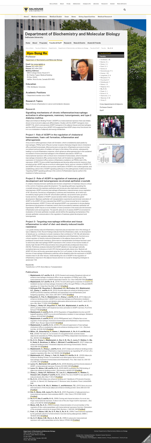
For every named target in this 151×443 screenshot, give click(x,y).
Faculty (103, 56)
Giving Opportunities (87, 17)
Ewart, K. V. (104, 66)
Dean (67, 17)
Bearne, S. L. (105, 62)
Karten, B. (104, 69)
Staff (102, 110)
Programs (43, 43)
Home (28, 43)
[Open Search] (124, 10)
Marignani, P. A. (105, 77)
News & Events (122, 3)
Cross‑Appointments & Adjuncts (111, 104)
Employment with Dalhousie (85, 436)
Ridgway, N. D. (105, 87)
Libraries (96, 3)
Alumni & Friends (94, 43)
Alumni (112, 3)
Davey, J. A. (104, 64)
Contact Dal (79, 435)
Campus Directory (89, 435)
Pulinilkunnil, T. (105, 82)
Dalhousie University (33, 10)
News (74, 17)
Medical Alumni (56, 17)
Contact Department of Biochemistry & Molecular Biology (110, 431)
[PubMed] (89, 280)
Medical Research (105, 17)
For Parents (83, 437)
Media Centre (102, 437)
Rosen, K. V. (104, 93)
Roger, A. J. (104, 91)
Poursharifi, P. (105, 80)
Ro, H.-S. (104, 89)
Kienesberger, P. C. (107, 71)
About (62, 3)
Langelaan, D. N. (106, 75)
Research (104, 3)
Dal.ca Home (53, 3)
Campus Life (87, 3)
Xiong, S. (103, 100)
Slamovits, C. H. (106, 95)
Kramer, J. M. (105, 73)
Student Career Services (103, 435)
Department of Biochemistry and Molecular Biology (72, 34)
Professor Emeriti (106, 107)
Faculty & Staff (55, 43)
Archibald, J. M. (105, 59)
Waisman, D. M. (105, 98)
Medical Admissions (39, 17)
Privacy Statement (113, 437)
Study (68, 3)
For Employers (92, 437)
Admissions (76, 3)
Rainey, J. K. (104, 84)
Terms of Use (123, 437)
